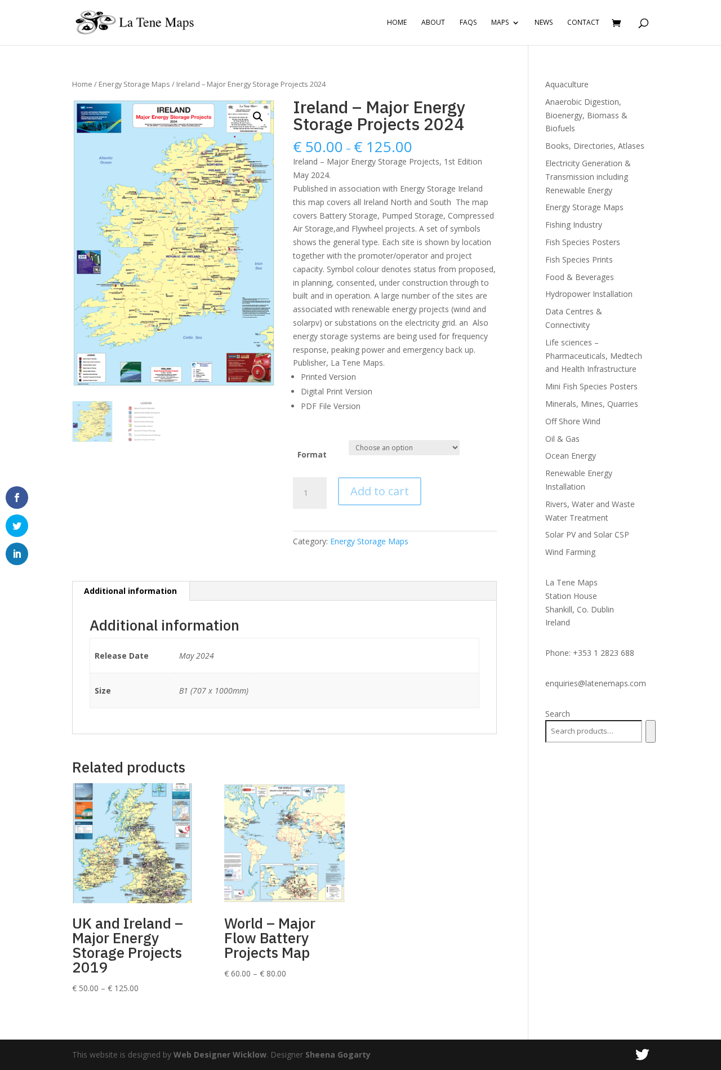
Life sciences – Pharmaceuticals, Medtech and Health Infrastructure (593, 356)
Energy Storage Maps (134, 84)
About (433, 23)
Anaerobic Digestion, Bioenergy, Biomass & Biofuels (586, 115)
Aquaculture (567, 84)
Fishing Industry (573, 224)
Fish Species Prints (579, 259)
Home (397, 23)
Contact (583, 23)
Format (312, 454)
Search (557, 713)
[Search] (650, 731)
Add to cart (379, 491)
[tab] (131, 591)
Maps (500, 23)
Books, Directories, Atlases (594, 145)
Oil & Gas (562, 438)
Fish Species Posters (582, 242)
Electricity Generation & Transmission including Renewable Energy (588, 177)
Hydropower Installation (589, 293)
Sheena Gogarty (338, 1054)
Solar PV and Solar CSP (587, 534)
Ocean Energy (570, 455)
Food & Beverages (579, 277)
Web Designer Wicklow (219, 1054)
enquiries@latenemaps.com (595, 683)
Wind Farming (570, 552)
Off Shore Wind (572, 421)
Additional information (130, 590)
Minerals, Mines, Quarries (591, 403)
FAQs (468, 23)
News (544, 23)
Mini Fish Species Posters (591, 386)
